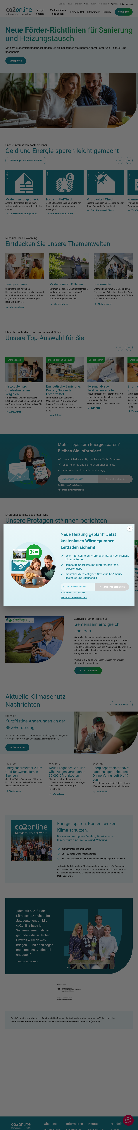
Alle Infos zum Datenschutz (74, 597)
